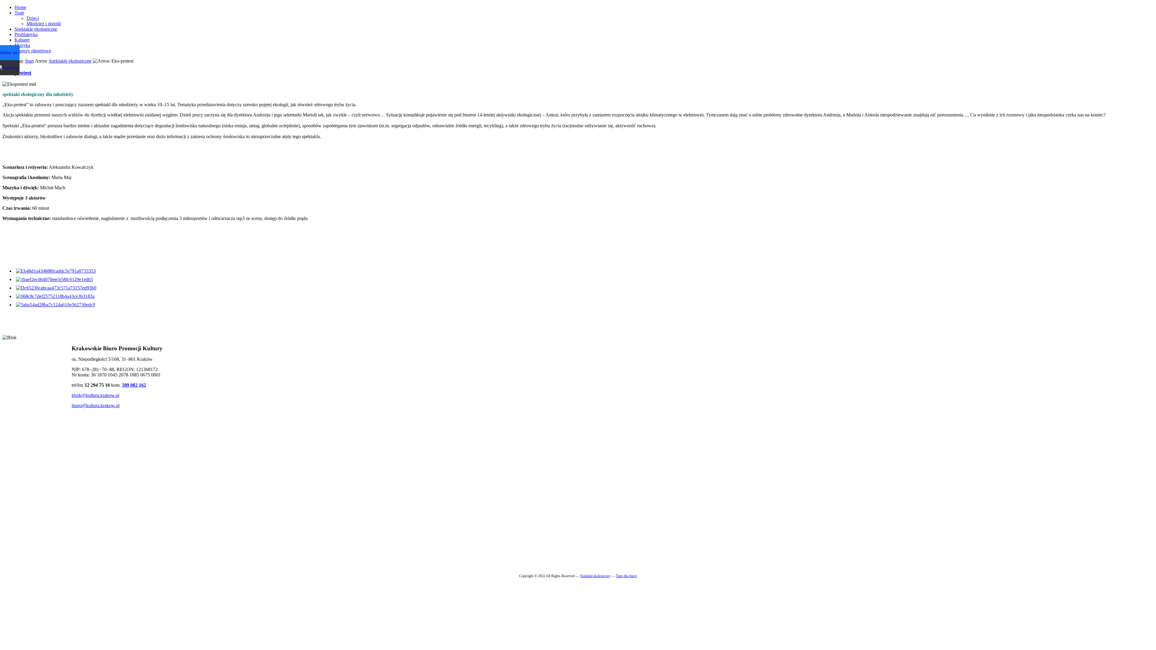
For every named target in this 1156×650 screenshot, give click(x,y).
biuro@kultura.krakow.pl (96, 405)
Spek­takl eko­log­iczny (595, 576)
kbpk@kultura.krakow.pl (95, 395)
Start (29, 60)
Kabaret (22, 39)
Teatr (19, 12)
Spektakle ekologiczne (35, 29)
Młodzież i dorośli (43, 23)
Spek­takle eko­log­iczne (70, 60)
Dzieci (32, 18)
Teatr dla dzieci (626, 576)
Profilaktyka (26, 34)
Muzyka (22, 45)
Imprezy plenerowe (32, 50)
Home (20, 7)
